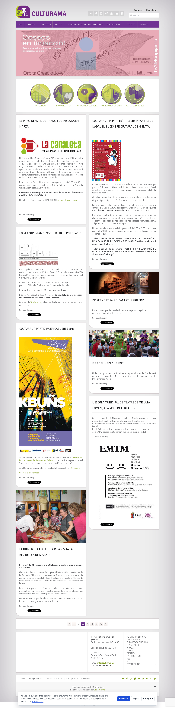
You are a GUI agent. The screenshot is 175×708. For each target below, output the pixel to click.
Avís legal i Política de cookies (78, 678)
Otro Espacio (35, 302)
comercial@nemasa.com (67, 200)
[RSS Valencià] (147, 678)
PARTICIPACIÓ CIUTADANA (111, 105)
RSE (128, 658)
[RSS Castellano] (151, 678)
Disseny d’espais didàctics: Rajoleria (118, 300)
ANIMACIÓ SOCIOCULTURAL (87, 105)
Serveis (23, 678)
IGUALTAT (130, 647)
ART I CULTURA (40, 105)
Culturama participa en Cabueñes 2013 (46, 329)
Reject (136, 698)
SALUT (129, 661)
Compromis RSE (36, 678)
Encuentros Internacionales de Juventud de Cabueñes (51, 459)
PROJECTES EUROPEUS (134, 105)
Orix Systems (99, 689)
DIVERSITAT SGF (133, 645)
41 (92, 624)
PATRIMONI (131, 653)
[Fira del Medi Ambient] (124, 343)
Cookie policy (38, 701)
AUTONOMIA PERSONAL (136, 636)
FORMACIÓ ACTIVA (63, 105)
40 (87, 624)
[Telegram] (106, 13)
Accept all (123, 698)
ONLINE (130, 650)
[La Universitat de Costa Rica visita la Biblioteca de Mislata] (51, 516)
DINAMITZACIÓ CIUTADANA (137, 642)
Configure (148, 698)
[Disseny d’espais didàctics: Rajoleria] (124, 283)
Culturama (75, 467)
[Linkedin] (116, 13)
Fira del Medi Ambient (108, 363)
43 (101, 624)
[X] (90, 13)
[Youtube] (111, 13)
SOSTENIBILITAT (133, 664)
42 (96, 624)
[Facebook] (96, 13)
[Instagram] (101, 13)
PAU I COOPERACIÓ (134, 656)
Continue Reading (26, 214)
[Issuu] (121, 13)
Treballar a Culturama (54, 678)
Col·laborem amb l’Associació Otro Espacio (50, 233)
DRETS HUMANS (133, 639)
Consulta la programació (29, 472)
